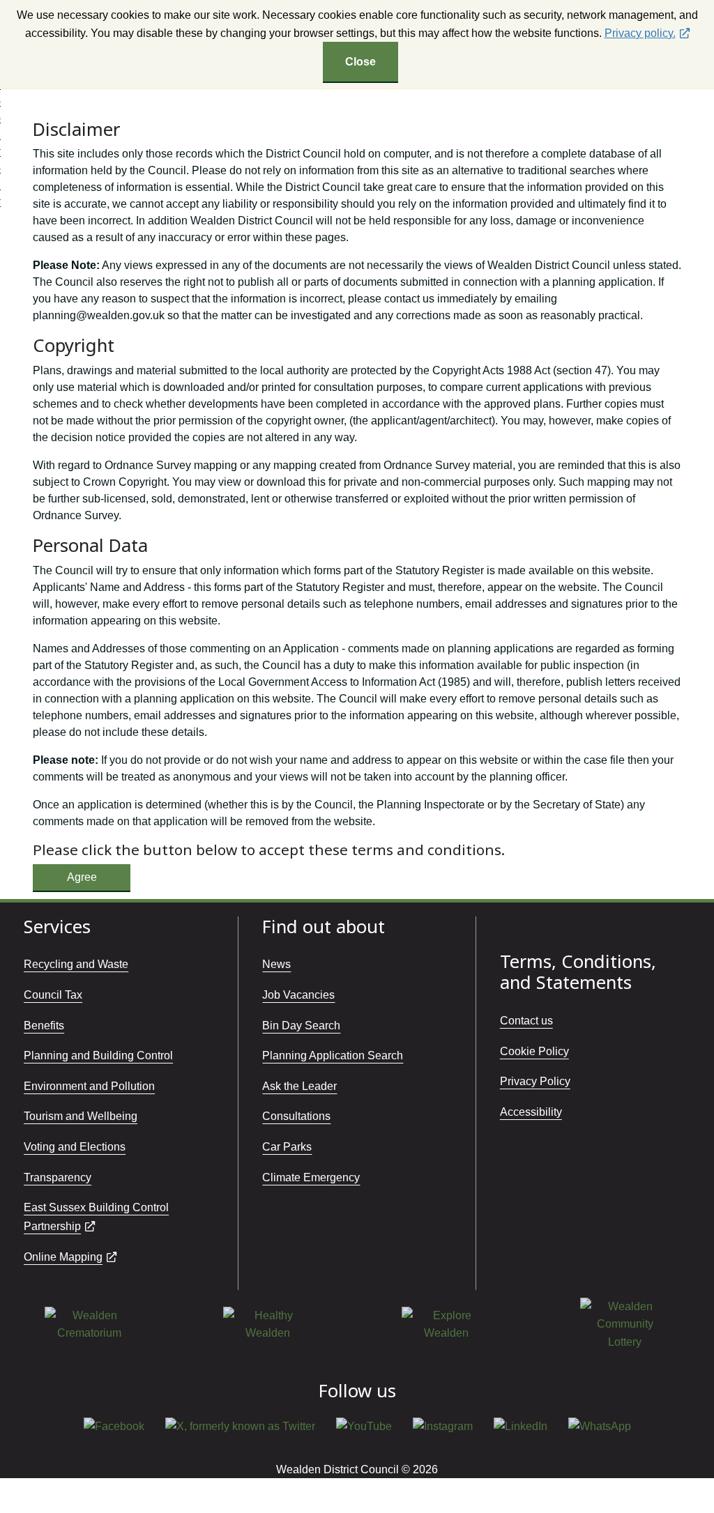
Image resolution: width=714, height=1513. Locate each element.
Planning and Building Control (98, 1055)
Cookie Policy (534, 1051)
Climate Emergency (311, 1177)
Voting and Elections (75, 1147)
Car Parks (287, 1147)
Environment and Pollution (89, 1086)
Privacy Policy (535, 1081)
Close (360, 62)
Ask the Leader (299, 1086)
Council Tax (53, 995)
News (276, 964)
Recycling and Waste (76, 964)
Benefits (44, 1025)
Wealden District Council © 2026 (357, 1469)
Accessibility (531, 1112)
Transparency (57, 1177)
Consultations (296, 1116)
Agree (82, 877)
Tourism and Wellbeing (80, 1116)
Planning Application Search (332, 1055)
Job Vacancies (298, 995)
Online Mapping (63, 1257)
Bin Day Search (301, 1025)
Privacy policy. (640, 33)
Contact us (526, 1021)
